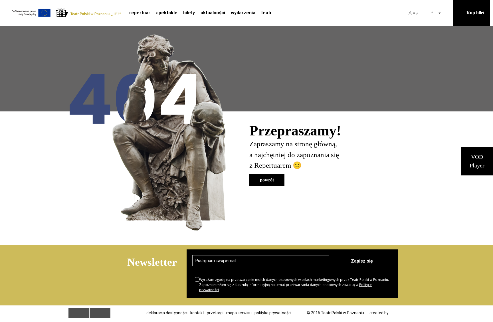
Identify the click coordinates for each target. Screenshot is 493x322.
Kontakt (197, 313)
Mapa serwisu (239, 313)
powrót (267, 179)
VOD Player (477, 161)
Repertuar (139, 12)
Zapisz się (362, 261)
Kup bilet (475, 12)
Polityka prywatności (272, 313)
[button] (447, 13)
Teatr (266, 12)
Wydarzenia (243, 12)
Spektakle (166, 12)
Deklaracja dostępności (166, 313)
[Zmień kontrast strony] (424, 13)
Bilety (189, 12)
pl (434, 12)
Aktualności (213, 12)
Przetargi (215, 313)
